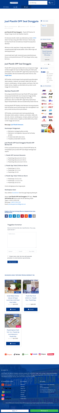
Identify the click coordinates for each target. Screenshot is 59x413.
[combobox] (37, 3)
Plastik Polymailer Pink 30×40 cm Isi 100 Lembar (47, 53)
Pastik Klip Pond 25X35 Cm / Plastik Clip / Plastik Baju (30, 298)
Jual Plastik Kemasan (17, 124)
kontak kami (15, 192)
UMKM (34, 38)
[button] (6, 216)
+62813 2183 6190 (16, 202)
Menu (14, 411)
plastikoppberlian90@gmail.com (17, 204)
